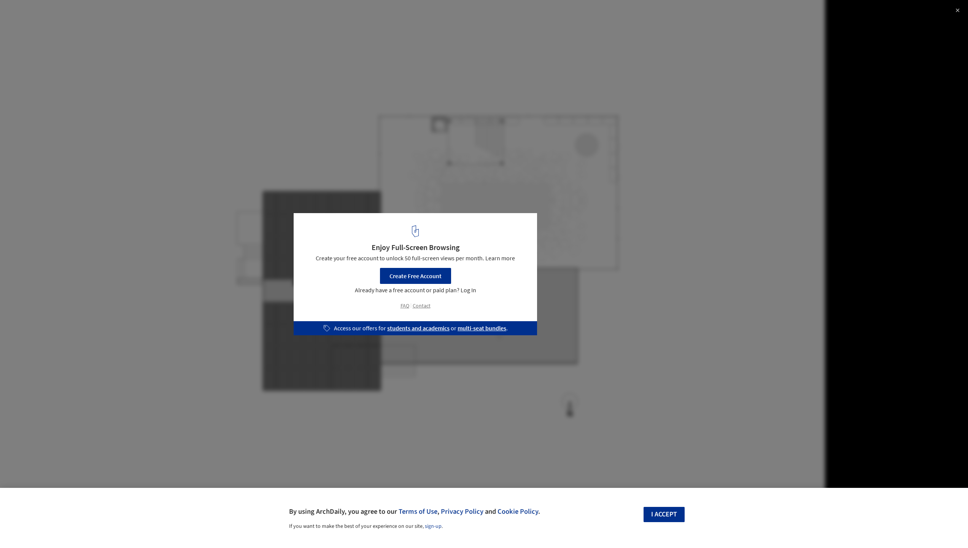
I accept (664, 514)
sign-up (433, 526)
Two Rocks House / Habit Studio (68, 14)
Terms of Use (418, 511)
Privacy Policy (462, 511)
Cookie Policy (518, 511)
